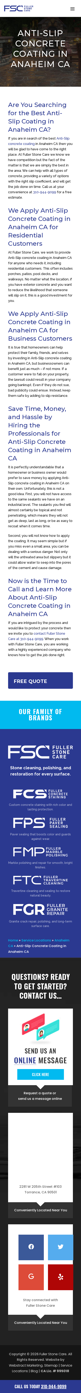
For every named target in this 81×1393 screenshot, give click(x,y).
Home (13, 940)
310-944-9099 (44, 192)
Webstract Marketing (26, 1365)
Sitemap (51, 1365)
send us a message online (40, 1098)
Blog (34, 1371)
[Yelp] (60, 1277)
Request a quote (38, 1093)
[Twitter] (60, 1247)
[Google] (31, 1277)
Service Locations (36, 940)
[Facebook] (31, 1247)
